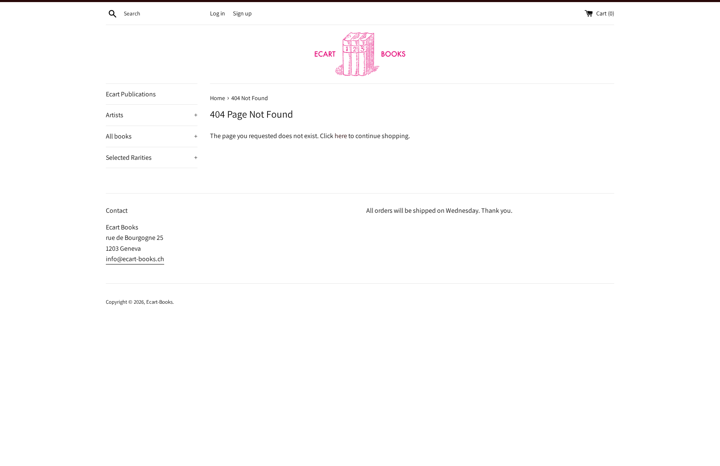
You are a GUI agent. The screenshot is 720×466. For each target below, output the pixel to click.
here (341, 135)
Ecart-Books (159, 301)
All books (152, 136)
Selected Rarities (152, 157)
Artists (152, 115)
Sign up (242, 13)
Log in (217, 13)
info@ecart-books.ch (135, 258)
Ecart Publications (131, 94)
